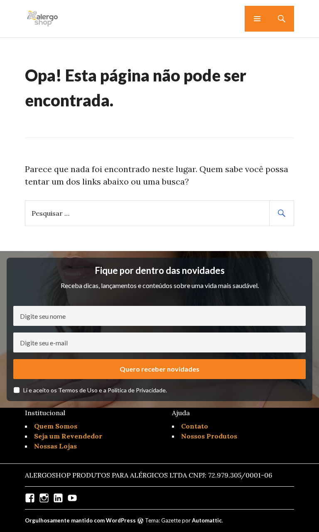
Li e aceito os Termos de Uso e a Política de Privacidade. (95, 390)
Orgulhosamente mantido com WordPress (80, 520)
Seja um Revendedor (68, 436)
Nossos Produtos (209, 436)
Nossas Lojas (55, 446)
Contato (194, 426)
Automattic (207, 520)
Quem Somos (55, 426)
